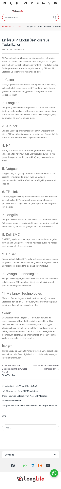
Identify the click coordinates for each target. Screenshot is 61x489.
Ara (55, 17)
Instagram (49, 3)
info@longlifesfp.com (5, 3)
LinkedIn (43, 3)
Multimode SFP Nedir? (12, 400)
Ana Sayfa (6, 26)
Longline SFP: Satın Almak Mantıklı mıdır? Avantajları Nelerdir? (29, 405)
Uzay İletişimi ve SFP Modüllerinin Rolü (19, 386)
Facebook (26, 3)
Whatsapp (38, 3)
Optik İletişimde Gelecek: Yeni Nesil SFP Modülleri (25, 396)
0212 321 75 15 (11, 3)
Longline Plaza (16, 3)
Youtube (55, 3)
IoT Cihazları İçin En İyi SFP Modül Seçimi (20, 391)
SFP (19, 26)
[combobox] (26, 17)
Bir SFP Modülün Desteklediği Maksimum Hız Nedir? (14, 368)
